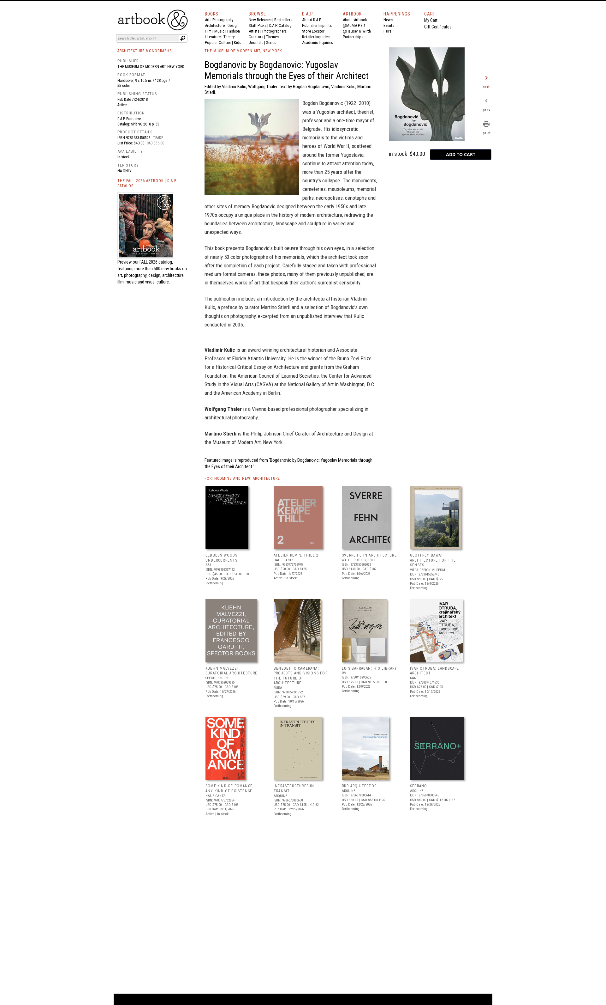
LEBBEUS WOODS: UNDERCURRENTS (222, 558)
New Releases (260, 19)
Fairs (387, 31)
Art (207, 19)
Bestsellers (283, 19)
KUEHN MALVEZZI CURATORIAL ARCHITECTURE (231, 671)
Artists (254, 31)
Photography (222, 19)
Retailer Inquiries (316, 36)
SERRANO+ (420, 786)
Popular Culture (218, 42)
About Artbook (355, 19)
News (388, 19)
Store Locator (313, 31)
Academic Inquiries (317, 42)
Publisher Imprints (317, 25)
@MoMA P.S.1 (354, 25)
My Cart (430, 20)
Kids (237, 42)
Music (219, 31)
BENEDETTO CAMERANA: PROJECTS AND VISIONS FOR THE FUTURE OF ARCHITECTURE (301, 675)
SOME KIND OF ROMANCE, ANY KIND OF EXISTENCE (229, 788)
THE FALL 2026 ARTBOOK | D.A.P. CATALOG (147, 183)
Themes (272, 36)
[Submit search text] (182, 38)
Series (271, 42)
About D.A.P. (312, 19)
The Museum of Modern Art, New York (150, 66)
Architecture (215, 25)
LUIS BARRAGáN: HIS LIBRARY (369, 668)
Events (388, 25)
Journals (256, 42)
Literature (213, 36)
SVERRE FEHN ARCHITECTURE (369, 555)
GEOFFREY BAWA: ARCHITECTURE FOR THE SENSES (433, 560)
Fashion (233, 31)
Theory (229, 36)
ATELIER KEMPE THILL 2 (296, 555)
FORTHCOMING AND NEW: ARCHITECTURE (242, 478)
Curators (256, 36)
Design (233, 25)
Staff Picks (257, 25)
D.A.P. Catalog (280, 25)
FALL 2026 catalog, (156, 262)
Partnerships (353, 36)
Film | (209, 31)
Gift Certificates (438, 26)
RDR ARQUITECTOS (359, 786)
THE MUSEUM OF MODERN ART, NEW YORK (243, 51)
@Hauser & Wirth (357, 31)
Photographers (274, 31)
